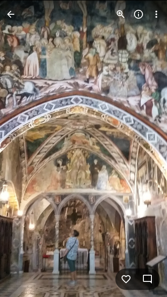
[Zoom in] (121, 14)
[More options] (156, 14)
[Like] (126, 279)
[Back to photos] (10, 14)
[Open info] (138, 14)
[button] (24, 148)
